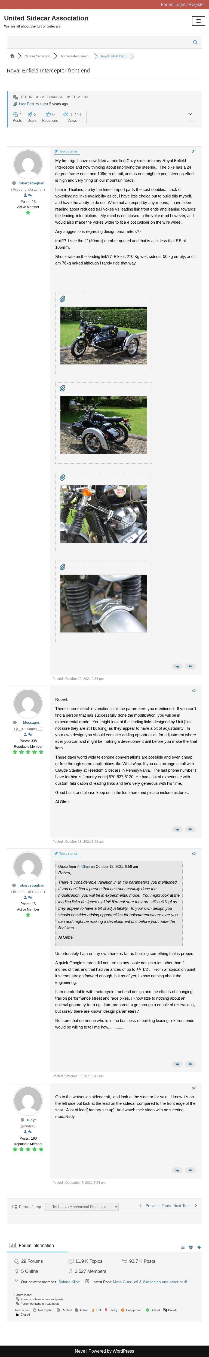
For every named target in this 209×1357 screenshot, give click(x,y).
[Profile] (25, 195)
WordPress (123, 1351)
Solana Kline (69, 1282)
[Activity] (30, 195)
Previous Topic (157, 1205)
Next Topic (183, 1205)
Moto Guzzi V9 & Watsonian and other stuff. (150, 1282)
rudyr (44, 104)
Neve (80, 1351)
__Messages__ (31, 722)
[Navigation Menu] (198, 21)
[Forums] (12, 56)
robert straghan (31, 183)
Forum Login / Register (183, 4)
